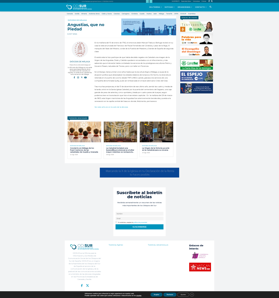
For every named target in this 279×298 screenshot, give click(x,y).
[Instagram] (78, 77)
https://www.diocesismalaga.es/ (79, 65)
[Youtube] (85, 77)
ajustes (138, 296)
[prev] (147, 1)
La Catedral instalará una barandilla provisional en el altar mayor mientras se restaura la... (120, 150)
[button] (210, 7)
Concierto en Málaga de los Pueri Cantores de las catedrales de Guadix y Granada (84, 150)
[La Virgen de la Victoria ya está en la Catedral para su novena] (156, 132)
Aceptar (156, 295)
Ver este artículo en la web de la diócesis (111, 107)
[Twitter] (211, 1)
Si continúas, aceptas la (132, 222)
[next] (151, 1)
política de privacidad (140, 222)
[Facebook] (209, 1)
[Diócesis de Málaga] (80, 49)
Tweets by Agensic (116, 245)
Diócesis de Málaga (77, 20)
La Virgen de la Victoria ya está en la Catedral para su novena (155, 149)
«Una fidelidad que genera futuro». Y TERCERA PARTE (97, 1)
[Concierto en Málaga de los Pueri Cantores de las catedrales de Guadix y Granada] (84, 132)
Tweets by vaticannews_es (158, 245)
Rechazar (170, 295)
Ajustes (183, 295)
